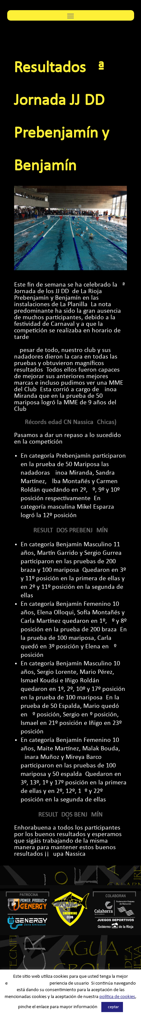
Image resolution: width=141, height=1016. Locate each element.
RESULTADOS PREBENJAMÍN (70, 530)
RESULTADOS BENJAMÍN (70, 815)
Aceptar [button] (112, 1007)
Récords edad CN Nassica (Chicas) (70, 422)
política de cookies (117, 996)
